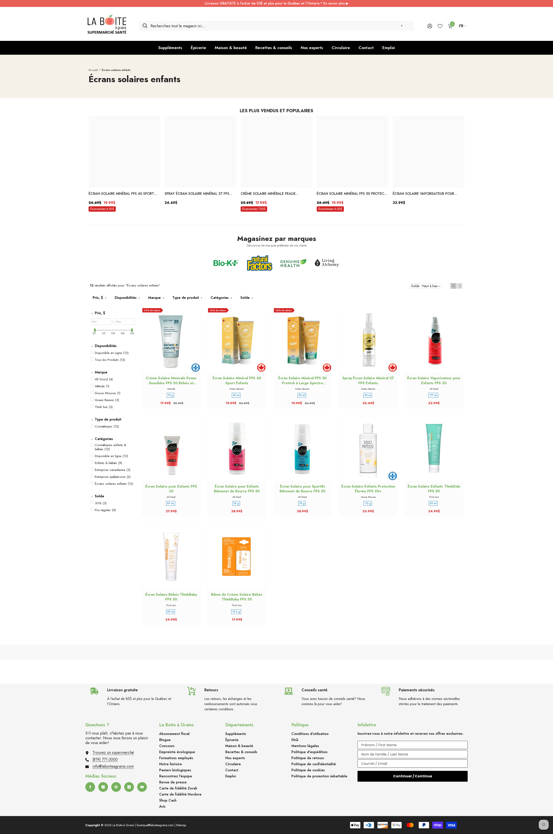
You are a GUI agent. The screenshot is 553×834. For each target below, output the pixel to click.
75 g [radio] (170, 395)
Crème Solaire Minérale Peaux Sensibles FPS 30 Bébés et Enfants (271, 194)
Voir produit (368, 344)
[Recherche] (276, 26)
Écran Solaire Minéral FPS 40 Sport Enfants (121, 194)
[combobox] (280, 26)
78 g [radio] (236, 503)
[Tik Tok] (129, 787)
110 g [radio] (367, 503)
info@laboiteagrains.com (113, 766)
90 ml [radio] (236, 395)
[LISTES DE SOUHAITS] (440, 25)
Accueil (93, 70)
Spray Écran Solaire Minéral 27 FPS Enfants (197, 194)
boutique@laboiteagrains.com (155, 825)
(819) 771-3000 (105, 759)
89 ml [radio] (433, 503)
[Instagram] (103, 787)
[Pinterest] (116, 787)
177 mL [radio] (433, 395)
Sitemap (181, 825)
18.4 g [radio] (236, 612)
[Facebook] (90, 787)
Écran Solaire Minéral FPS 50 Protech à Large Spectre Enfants (352, 194)
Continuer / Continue (412, 776)
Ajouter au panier (171, 344)
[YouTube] (142, 787)
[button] (401, 26)
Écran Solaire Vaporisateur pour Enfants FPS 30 (423, 194)
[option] (124, 165)
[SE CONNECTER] (429, 25)
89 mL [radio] (170, 503)
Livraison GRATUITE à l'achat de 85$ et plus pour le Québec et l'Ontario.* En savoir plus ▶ (276, 3)
